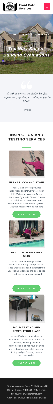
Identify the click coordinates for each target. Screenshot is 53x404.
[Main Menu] (47, 6)
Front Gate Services (27, 6)
